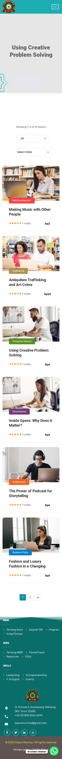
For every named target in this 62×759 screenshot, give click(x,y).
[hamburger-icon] (55, 6)
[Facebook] (7, 732)
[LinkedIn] (24, 732)
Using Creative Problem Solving (29, 314)
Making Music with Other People (30, 174)
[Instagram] (33, 732)
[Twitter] (16, 732)
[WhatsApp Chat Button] (54, 751)
